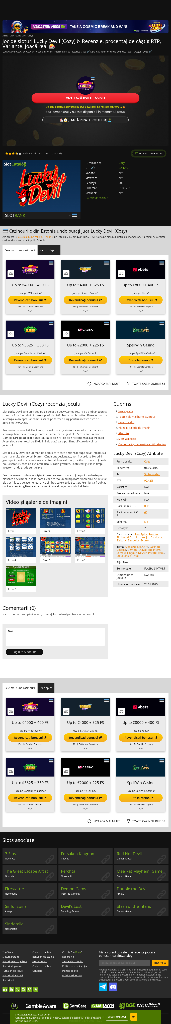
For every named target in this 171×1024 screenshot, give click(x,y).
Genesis (9, 876)
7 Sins (10, 853)
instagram (23, 988)
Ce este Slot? (72, 952)
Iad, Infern (154, 550)
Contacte (37, 970)
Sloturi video (152, 474)
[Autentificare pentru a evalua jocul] (13, 153)
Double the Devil (132, 888)
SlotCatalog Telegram (103, 985)
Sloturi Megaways (12, 966)
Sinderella (14, 923)
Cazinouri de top (41, 952)
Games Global (124, 858)
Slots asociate (127, 439)
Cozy (122, 163)
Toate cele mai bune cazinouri (137, 417)
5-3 (146, 522)
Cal (139, 547)
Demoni (132, 550)
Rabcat (65, 858)
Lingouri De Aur (137, 553)
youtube (11, 988)
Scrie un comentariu (150, 153)
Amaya (120, 893)
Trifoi (135, 556)
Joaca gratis (125, 411)
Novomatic (67, 876)
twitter (17, 988)
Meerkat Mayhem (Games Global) (142, 871)
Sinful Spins (16, 906)
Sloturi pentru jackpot (15, 961)
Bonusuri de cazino (43, 956)
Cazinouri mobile (41, 966)
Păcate (152, 553)
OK (133, 1017)
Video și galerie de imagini (134, 428)
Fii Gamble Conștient (33, 306)
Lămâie (121, 553)
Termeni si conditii (72, 961)
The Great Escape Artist (26, 871)
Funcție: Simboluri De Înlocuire (137, 536)
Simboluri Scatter (139, 540)
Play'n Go (10, 858)
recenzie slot (126, 422)
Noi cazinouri (39, 961)
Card (145, 547)
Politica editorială (72, 975)
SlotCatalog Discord (113, 985)
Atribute (123, 433)
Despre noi (68, 956)
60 (145, 512)
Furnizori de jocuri (13, 970)
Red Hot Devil (129, 853)
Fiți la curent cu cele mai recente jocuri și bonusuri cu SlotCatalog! (127, 954)
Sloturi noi (8, 980)
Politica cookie (70, 970)
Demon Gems (73, 888)
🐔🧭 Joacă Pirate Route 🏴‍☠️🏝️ (85, 120)
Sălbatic (122, 540)
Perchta (68, 871)
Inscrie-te (160, 962)
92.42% (123, 168)
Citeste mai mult (117, 1016)
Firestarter (14, 888)
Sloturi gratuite (11, 956)
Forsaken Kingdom (78, 853)
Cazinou (155, 547)
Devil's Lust (71, 906)
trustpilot (35, 988)
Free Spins (141, 534)
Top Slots (8, 952)
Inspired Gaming (70, 893)
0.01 (146, 506)
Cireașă (121, 550)
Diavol (143, 550)
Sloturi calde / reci (13, 975)
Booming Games (70, 911)
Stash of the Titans (134, 906)
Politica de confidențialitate (77, 966)
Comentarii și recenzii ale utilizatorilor (142, 444)
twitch (29, 988)
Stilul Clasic (124, 556)
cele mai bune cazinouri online (35, 236)
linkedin (5, 988)
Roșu (161, 553)
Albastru (130, 547)
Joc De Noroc (154, 537)
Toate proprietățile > (97, 197)
